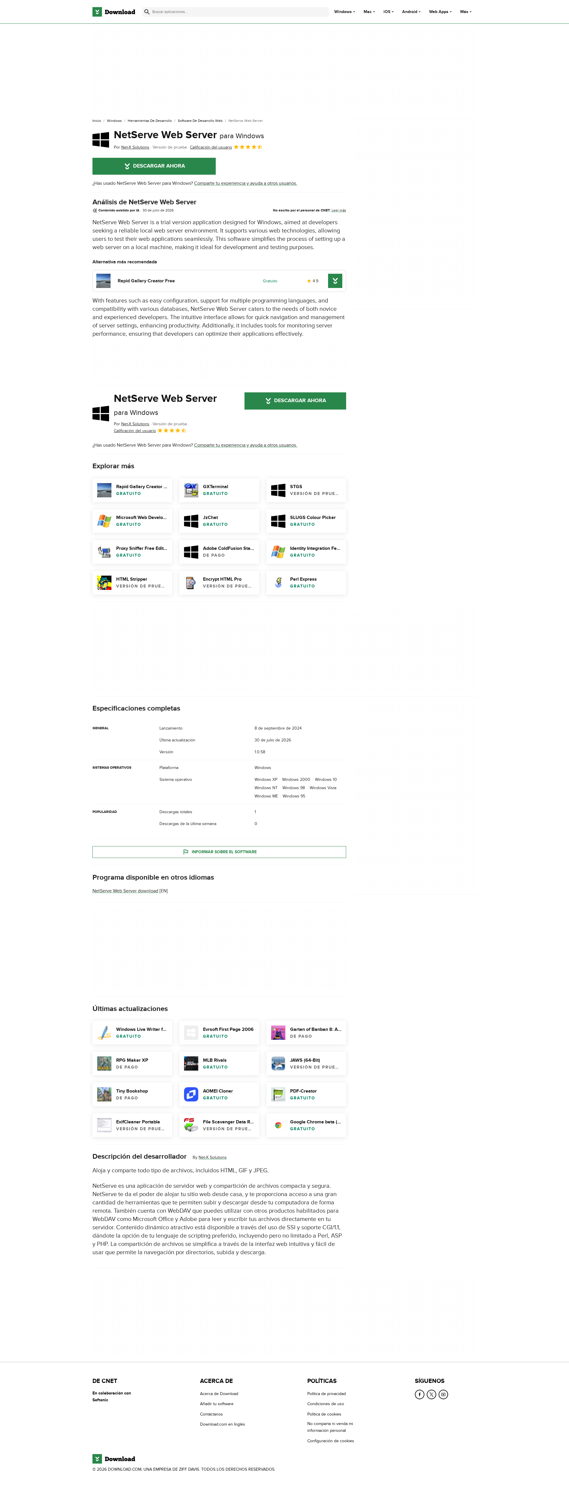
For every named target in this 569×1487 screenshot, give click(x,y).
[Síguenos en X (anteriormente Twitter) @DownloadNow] (431, 1394)
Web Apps (438, 12)
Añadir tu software (217, 1403)
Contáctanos (211, 1414)
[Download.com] (113, 12)
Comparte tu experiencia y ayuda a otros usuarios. (245, 183)
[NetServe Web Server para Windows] (100, 139)
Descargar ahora (159, 166)
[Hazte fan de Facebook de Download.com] (419, 1394)
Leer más (339, 210)
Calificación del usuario (211, 147)
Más (464, 11)
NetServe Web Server (189, 134)
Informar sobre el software (224, 851)
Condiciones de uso (325, 1403)
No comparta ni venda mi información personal (330, 1427)
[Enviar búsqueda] (147, 12)
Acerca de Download (219, 1393)
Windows (343, 12)
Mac (368, 12)
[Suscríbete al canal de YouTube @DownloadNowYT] (443, 1394)
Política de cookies (324, 1414)
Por (131, 147)
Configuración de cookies (330, 1440)
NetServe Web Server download (125, 891)
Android (409, 12)
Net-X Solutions (213, 1157)
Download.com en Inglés (222, 1424)
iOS (386, 12)
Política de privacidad (326, 1393)
